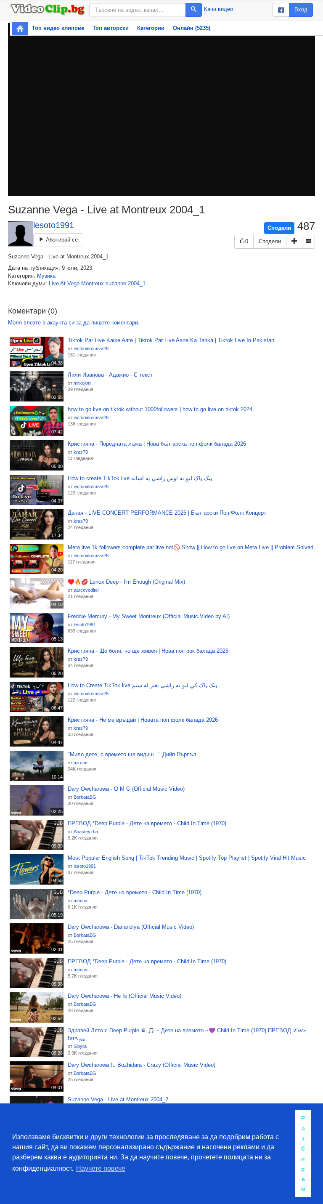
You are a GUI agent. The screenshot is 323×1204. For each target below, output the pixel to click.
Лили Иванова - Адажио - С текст (110, 375)
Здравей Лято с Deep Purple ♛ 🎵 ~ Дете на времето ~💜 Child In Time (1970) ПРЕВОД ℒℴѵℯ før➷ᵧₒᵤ (187, 1034)
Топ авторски (111, 28)
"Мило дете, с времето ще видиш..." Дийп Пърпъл (132, 754)
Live (54, 283)
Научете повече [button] (100, 1168)
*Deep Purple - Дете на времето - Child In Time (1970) (134, 892)
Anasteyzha (86, 831)
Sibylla (80, 1046)
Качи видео (218, 9)
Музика (46, 276)
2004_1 (137, 283)
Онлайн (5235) (191, 28)
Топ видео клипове (58, 28)
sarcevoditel (86, 590)
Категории (150, 28)
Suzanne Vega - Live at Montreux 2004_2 (118, 1099)
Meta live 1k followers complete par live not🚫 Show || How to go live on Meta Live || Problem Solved (190, 547)
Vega (73, 283)
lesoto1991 (53, 225)
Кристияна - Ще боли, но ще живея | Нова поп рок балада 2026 (148, 651)
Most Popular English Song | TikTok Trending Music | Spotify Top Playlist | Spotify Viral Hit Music (187, 858)
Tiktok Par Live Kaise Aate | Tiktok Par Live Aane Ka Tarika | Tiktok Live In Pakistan (171, 340)
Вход (300, 9)
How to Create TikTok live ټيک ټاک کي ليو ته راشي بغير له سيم (142, 685)
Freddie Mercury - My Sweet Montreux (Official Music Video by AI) (149, 616)
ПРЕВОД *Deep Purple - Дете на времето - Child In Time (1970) (147, 823)
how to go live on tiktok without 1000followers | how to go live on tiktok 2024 (160, 409)
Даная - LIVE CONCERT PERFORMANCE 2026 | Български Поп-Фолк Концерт (167, 513)
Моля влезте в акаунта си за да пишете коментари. (74, 322)
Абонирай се (61, 240)
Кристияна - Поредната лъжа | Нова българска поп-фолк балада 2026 (157, 444)
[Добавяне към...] (294, 242)
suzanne (116, 283)
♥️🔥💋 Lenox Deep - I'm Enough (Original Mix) (126, 582)
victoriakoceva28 (91, 348)
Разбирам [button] (303, 1153)
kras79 (81, 451)
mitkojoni (82, 382)
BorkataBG (85, 797)
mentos (81, 900)
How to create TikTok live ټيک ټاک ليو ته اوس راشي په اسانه (140, 478)
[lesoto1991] (20, 234)
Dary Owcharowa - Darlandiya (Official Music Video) (131, 927)
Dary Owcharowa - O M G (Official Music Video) (126, 789)
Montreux (92, 283)
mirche (80, 762)
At (63, 283)
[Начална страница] (20, 28)
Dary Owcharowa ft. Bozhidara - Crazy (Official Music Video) (141, 1065)
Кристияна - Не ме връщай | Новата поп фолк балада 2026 (143, 720)
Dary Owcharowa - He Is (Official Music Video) (124, 996)
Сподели (279, 228)
